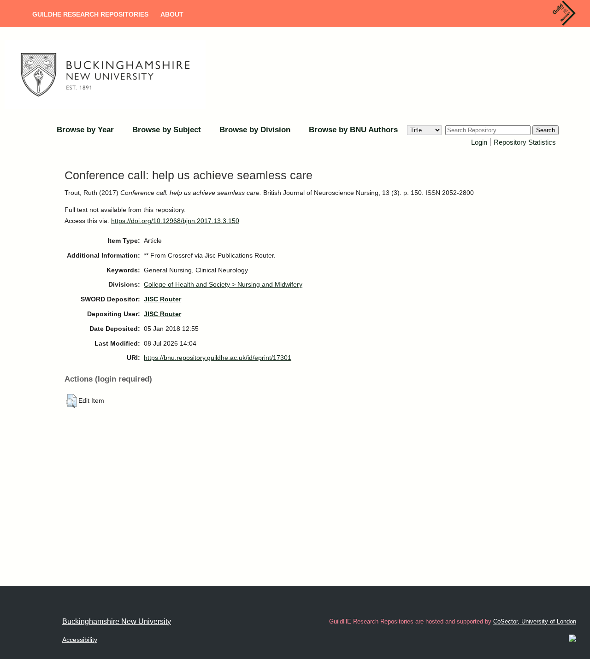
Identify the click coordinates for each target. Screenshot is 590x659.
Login (479, 142)
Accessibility (79, 639)
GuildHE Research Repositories (90, 14)
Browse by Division (254, 129)
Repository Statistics (525, 142)
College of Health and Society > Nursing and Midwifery (223, 284)
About (171, 14)
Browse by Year (85, 129)
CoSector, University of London (534, 621)
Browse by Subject (166, 129)
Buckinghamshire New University (116, 621)
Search (545, 130)
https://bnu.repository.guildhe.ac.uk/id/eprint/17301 (217, 357)
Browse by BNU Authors (353, 129)
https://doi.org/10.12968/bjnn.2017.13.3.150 (175, 220)
